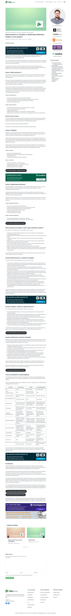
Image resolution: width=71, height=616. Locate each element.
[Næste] (43, 537)
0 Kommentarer (29, 39)
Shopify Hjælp (31, 540)
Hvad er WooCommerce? (56, 62)
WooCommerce (31, 32)
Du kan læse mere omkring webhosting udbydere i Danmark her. (17, 123)
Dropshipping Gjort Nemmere (57, 56)
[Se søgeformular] (62, 2)
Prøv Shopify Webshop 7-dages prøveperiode (16, 170)
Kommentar (8, 557)
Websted (35, 572)
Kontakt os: (8, 599)
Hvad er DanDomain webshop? (57, 66)
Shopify (20, 32)
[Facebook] (64, 2)
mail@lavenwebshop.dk (42, 613)
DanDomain (14, 32)
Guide (17, 32)
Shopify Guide (28, 443)
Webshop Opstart (25, 32)
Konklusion (54, 81)
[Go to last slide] (8, 537)
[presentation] (16, 532)
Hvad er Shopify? (55, 65)
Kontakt (59, 1)
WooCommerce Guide (20, 443)
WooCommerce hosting (57, 64)
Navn (7, 572)
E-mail (21, 572)
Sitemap (48, 613)
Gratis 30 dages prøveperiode (57, 43)
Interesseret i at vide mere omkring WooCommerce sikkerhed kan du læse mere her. (21, 126)
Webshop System (8, 32)
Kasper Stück (53, 613)
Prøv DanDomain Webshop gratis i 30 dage (15, 223)
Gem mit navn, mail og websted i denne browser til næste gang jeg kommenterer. (20, 575)
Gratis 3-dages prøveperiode (57, 36)
